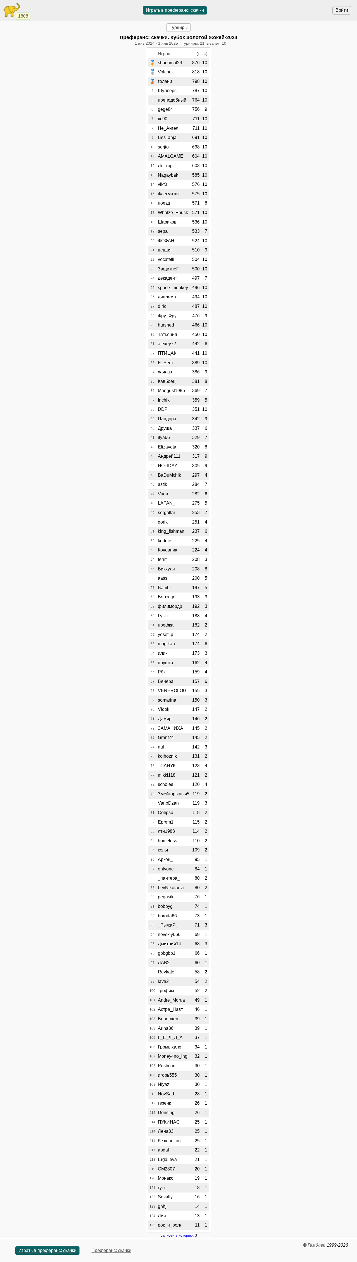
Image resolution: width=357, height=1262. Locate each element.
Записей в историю (176, 1235)
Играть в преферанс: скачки (175, 10)
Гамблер (316, 1245)
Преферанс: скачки (111, 1250)
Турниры (179, 27)
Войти (342, 10)
